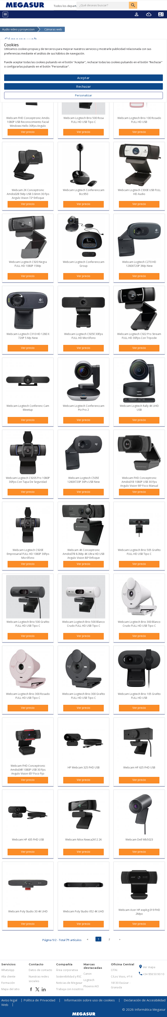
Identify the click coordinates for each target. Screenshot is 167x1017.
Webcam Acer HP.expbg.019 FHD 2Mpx (139, 912)
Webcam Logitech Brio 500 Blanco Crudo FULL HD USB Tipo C (83, 624)
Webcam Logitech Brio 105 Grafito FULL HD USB (139, 696)
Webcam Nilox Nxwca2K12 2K (83, 839)
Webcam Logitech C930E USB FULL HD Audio (139, 192)
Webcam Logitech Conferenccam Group (83, 264)
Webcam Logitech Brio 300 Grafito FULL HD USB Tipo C (83, 696)
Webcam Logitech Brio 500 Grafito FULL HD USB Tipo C (28, 624)
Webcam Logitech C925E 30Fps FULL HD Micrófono (83, 336)
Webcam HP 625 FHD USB (139, 767)
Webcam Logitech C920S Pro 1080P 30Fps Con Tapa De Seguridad (28, 480)
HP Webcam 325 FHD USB (84, 767)
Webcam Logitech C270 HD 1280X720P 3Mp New (139, 264)
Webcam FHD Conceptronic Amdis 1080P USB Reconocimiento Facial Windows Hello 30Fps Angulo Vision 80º (27, 124)
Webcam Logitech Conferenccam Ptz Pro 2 (83, 408)
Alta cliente (8, 976)
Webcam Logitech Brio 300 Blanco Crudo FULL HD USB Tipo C (139, 624)
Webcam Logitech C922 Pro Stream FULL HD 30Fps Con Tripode (139, 336)
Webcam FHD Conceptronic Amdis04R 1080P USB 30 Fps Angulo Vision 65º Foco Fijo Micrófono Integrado (27, 771)
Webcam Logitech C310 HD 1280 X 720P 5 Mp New (28, 336)
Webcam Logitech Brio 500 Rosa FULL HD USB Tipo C (83, 120)
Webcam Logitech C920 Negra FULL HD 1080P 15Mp (28, 264)
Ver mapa (146, 967)
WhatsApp (7, 970)
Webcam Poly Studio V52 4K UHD (83, 911)
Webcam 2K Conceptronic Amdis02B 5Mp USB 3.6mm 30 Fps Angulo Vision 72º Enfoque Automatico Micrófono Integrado (28, 196)
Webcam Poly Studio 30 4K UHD (28, 911)
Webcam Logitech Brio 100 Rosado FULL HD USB (139, 120)
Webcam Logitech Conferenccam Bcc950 (83, 192)
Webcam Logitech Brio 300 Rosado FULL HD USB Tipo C (28, 696)
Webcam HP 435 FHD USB (28, 839)
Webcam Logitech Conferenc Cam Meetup (28, 408)
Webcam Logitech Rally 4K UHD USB (139, 408)
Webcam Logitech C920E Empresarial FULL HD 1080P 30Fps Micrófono (28, 554)
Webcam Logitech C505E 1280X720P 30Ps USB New (83, 480)
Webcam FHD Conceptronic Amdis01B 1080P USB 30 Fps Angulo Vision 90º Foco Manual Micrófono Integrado (139, 483)
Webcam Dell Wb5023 (139, 839)
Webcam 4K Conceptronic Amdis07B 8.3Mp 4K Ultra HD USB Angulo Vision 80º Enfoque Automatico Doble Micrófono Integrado (83, 557)
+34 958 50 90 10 (151, 974)
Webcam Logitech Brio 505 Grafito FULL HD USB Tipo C (139, 552)
